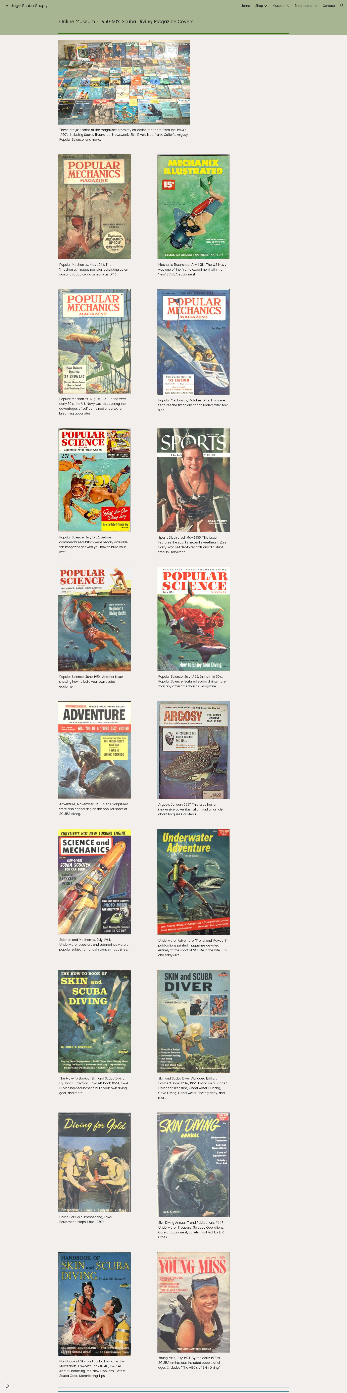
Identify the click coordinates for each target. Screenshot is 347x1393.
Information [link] (304, 6)
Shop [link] (259, 6)
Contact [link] (329, 6)
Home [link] (245, 6)
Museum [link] (279, 6)
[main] (173, 21)
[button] (342, 5)
